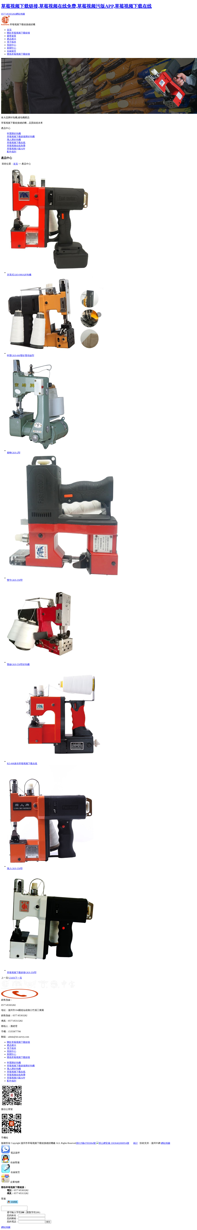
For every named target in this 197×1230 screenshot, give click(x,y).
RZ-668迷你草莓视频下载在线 (22, 763)
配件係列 (11, 151)
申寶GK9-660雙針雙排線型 (20, 355)
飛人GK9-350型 (15, 868)
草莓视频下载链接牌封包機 (21, 136)
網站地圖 (20, 14)
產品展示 (11, 39)
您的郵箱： (12, 1218)
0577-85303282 (8, 14)
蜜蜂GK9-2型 (13, 452)
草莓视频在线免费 (16, 145)
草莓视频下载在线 (16, 142)
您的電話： (12, 1221)
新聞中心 (11, 48)
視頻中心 (11, 45)
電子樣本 (11, 42)
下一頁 (18, 978)
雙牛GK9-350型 (15, 580)
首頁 (9, 30)
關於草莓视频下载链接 (18, 33)
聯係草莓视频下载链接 (18, 54)
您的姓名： (12, 1215)
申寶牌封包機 (14, 133)
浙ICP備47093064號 (86, 1143)
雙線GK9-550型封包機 (18, 664)
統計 (135, 1143)
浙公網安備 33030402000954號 (114, 1143)
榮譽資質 (11, 36)
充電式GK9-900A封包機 (19, 274)
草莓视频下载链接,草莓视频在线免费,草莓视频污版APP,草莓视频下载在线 (76, 6)
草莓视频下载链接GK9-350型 (21, 972)
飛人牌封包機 (14, 139)
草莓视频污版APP (16, 148)
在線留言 (11, 51)
